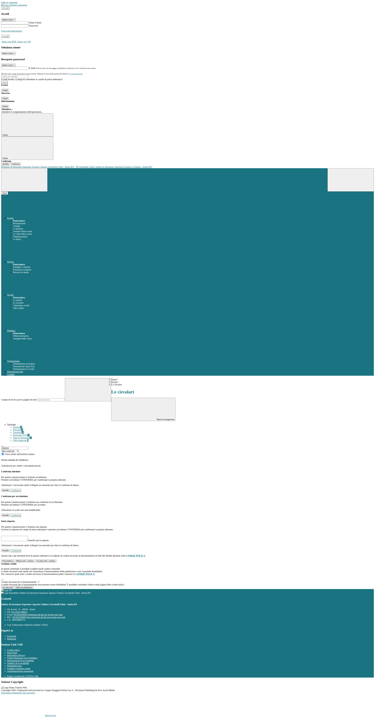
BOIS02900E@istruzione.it (38, 614)
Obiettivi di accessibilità (18, 663)
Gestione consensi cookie (18, 668)
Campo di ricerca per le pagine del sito (19, 399)
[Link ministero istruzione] (14, 5)
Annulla (5, 164)
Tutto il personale (22, 438)
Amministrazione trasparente (20, 671)
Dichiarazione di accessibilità (20, 660)
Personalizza (7, 561)
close (4, 193)
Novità (114, 382)
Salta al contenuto (9, 2)
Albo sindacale (20, 440)
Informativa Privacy (16, 655)
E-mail (32, 68)
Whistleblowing (14, 666)
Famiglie (18, 432)
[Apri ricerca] (351, 180)
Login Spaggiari (76, 74)
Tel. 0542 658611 (19, 612)
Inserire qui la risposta (38, 540)
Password (33, 25)
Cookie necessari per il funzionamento (19, 582)
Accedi (5, 8)
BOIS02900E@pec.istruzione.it (39, 617)
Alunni (17, 427)
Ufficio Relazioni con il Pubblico (22, 658)
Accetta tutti (46, 561)
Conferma (16, 164)
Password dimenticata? (11, 31)
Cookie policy (13, 650)
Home (114, 379)
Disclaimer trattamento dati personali (18, 693)
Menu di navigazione (165, 419)
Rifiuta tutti (25, 561)
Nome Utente (35, 22)
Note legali (12, 652)
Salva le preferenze (24, 587)
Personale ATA (21, 435)
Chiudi (5, 90)
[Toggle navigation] (24, 180)
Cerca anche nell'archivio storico (20, 454)
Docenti (18, 430)
